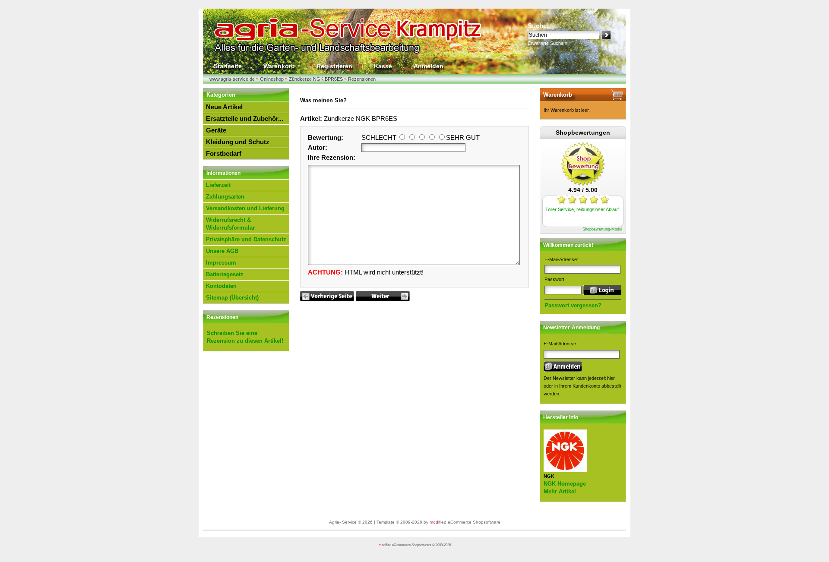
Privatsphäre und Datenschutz (246, 239)
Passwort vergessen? (572, 305)
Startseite (228, 66)
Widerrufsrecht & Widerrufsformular (230, 224)
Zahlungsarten (225, 196)
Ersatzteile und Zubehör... (244, 118)
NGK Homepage (565, 483)
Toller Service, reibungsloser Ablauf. (582, 209)
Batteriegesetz (225, 274)
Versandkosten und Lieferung (245, 208)
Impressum (221, 262)
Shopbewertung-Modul (602, 229)
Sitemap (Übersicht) (232, 297)
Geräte (216, 130)
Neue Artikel (224, 107)
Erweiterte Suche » (547, 43)
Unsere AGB (222, 251)
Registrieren (334, 66)
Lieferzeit (218, 185)
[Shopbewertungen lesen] (583, 184)
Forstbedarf (223, 153)
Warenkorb (279, 66)
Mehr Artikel (560, 491)
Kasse (383, 66)
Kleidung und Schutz (237, 141)
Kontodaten (221, 286)
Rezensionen (222, 317)
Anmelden (428, 66)
